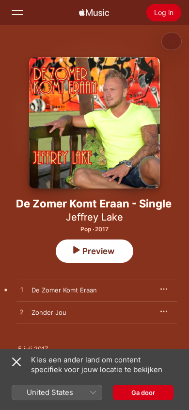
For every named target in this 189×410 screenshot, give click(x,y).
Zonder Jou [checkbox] (49, 312)
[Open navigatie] (17, 12)
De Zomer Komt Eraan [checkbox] (64, 290)
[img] (94, 12)
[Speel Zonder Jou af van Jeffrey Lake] (22, 312)
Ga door (143, 392)
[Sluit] (16, 362)
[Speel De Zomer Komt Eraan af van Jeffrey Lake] (22, 290)
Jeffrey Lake (94, 217)
